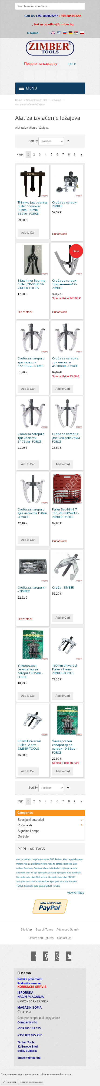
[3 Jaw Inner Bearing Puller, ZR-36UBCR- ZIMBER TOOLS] (33, 260)
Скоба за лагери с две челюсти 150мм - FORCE (32, 513)
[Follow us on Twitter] (66, 956)
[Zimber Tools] (50, 48)
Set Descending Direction (68, 141)
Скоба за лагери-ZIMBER (64, 204)
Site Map (26, 929)
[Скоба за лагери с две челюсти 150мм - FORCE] (33, 489)
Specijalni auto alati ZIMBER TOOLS (42, 886)
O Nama (32, 33)
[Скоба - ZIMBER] (67, 567)
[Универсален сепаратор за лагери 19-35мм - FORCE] (33, 645)
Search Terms (44, 929)
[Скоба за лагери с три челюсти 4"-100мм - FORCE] (67, 338)
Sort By (33, 141)
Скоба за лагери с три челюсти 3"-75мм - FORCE (31, 438)
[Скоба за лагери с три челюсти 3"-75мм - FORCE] (33, 413)
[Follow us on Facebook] (31, 956)
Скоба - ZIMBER (63, 587)
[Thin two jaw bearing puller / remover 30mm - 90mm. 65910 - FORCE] (33, 182)
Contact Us (64, 938)
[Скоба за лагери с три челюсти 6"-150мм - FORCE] (33, 338)
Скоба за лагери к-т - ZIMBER (32, 589)
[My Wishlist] (51, 75)
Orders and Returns (41, 938)
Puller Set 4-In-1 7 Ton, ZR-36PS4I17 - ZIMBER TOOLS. (65, 513)
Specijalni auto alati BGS (69, 873)
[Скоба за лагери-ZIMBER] (67, 182)
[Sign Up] (72, 75)
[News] (40, 75)
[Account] (29, 75)
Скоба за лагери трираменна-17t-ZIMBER (64, 284)
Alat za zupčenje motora (35, 864)
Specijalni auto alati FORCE (61, 877)
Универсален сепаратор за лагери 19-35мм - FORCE (30, 671)
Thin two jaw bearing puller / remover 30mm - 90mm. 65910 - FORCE (32, 208)
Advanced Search (68, 929)
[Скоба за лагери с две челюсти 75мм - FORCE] (67, 413)
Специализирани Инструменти (38, 1018)
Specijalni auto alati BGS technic (32, 877)
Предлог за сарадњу (40, 64)
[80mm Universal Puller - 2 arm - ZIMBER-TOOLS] (33, 720)
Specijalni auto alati (47, 873)
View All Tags (75, 892)
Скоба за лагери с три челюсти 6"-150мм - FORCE (31, 362)
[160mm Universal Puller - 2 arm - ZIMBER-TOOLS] (67, 645)
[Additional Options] (50, 901)
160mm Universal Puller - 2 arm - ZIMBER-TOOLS (64, 669)
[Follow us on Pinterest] (43, 956)
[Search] (82, 6)
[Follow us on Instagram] (54, 956)
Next (81, 154)
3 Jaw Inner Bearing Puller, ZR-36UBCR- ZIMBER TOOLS (31, 284)
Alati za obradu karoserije (60, 864)
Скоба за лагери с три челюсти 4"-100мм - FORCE (65, 362)
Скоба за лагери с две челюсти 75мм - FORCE (66, 438)
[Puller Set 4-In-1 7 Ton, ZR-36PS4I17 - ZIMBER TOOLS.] (67, 489)
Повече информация (31, 1081)
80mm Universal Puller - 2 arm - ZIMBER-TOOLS (29, 745)
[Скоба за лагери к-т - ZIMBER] (33, 567)
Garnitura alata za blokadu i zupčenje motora (55, 868)
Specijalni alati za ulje (26, 873)
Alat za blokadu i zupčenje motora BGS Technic (39, 859)
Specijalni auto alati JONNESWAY (32, 881)
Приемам (10, 1081)
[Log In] (62, 75)
